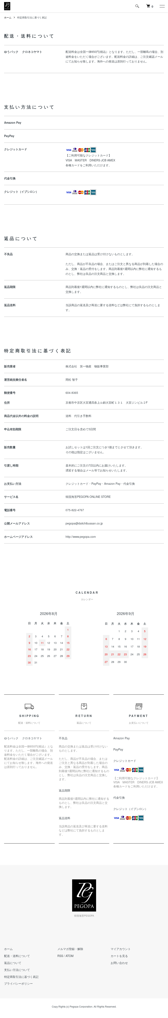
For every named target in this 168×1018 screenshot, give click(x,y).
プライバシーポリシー (18, 983)
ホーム (7, 17)
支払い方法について (17, 970)
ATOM (70, 956)
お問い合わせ (119, 963)
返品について (12, 963)
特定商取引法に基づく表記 (21, 977)
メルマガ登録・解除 (70, 949)
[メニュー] (162, 6)
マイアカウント (121, 949)
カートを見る (119, 956)
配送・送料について (17, 956)
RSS (60, 956)
